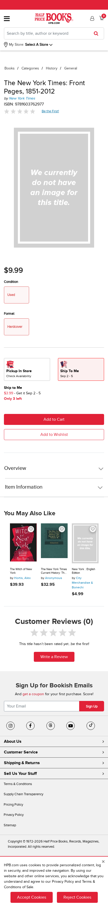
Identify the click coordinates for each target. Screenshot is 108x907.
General (70, 68)
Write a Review (54, 656)
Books (9, 68)
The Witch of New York (21, 571)
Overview (15, 468)
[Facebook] (30, 726)
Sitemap (10, 825)
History (51, 68)
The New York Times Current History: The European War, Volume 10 (54, 571)
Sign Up (92, 706)
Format (9, 314)
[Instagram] (10, 726)
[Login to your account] (91, 18)
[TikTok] (91, 726)
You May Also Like (29, 513)
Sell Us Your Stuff (20, 773)
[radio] (27, 369)
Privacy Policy (14, 815)
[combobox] (54, 33)
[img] (19, 111)
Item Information (23, 487)
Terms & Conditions (18, 784)
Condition (11, 282)
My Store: (16, 44)
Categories (30, 68)
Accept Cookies (31, 897)
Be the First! (50, 111)
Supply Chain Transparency (23, 794)
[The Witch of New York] (23, 543)
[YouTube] (70, 726)
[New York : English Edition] (85, 543)
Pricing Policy (13, 805)
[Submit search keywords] (97, 33)
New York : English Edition (83, 571)
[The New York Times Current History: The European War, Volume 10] (54, 543)
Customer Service (21, 752)
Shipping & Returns (22, 762)
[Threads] (50, 726)
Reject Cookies (77, 897)
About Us (12, 741)
